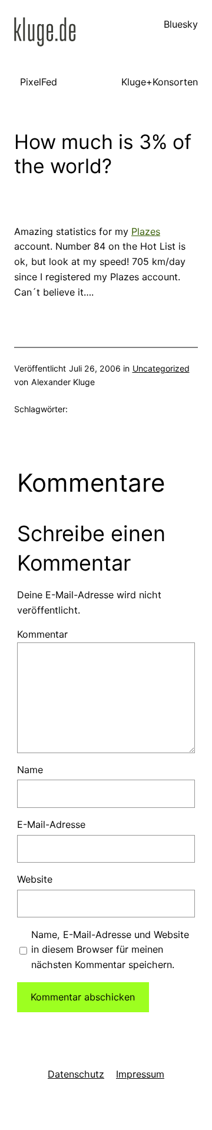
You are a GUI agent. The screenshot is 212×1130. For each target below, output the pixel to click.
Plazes (145, 231)
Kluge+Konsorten (159, 82)
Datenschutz (76, 1074)
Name (30, 770)
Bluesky (181, 24)
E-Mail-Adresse (51, 824)
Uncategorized (161, 368)
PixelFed (38, 82)
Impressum (140, 1074)
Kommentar (42, 634)
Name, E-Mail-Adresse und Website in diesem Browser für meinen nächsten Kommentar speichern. (110, 950)
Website (34, 879)
